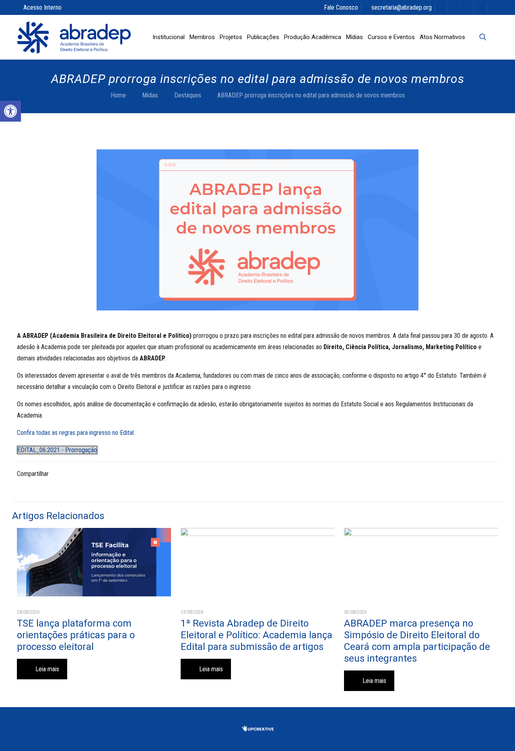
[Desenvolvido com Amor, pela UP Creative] (257, 729)
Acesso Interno (42, 7)
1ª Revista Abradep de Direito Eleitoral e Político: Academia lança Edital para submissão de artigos (256, 635)
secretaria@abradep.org (401, 7)
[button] (10, 111)
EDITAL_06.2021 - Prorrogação (57, 450)
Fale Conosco (341, 7)
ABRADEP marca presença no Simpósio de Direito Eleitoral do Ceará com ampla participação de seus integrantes (417, 641)
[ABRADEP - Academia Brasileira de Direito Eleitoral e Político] (74, 37)
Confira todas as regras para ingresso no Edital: (76, 433)
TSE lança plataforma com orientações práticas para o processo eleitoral (76, 635)
